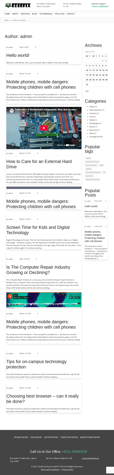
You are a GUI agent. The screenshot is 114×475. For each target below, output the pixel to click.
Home (7, 14)
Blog (34, 14)
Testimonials (45, 14)
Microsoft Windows (93, 172)
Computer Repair (92, 162)
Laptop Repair (51, 437)
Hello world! (18, 55)
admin (10, 47)
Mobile (92, 120)
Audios (92, 106)
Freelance (93, 113)
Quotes (92, 126)
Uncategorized (94, 136)
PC (104, 172)
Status (91, 133)
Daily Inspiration (95, 110)
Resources (93, 130)
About (15, 14)
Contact (71, 14)
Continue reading (66, 182)
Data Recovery (91, 165)
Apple (88, 158)
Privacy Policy (67, 469)
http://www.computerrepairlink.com (45, 255)
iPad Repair (36, 437)
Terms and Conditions (50, 469)
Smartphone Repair (90, 437)
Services (25, 14)
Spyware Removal (92, 179)
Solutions (89, 176)
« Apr (87, 91)
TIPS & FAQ (59, 14)
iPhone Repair (21, 437)
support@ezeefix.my (90, 458)
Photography (94, 123)
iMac (101, 165)
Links (91, 116)
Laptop (88, 169)
